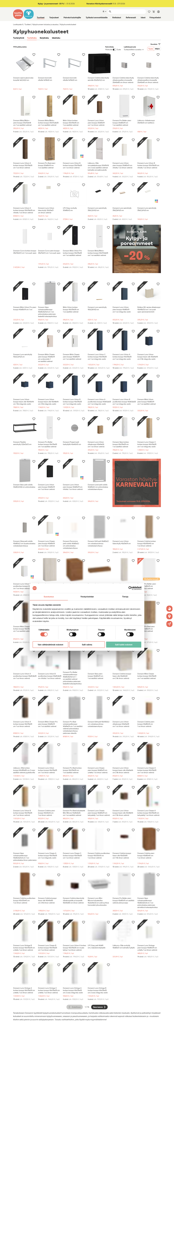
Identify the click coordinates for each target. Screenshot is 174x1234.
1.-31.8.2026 (56, 3)
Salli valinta (87, 644)
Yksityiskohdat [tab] (87, 596)
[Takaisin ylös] (170, 1230)
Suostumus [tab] (49, 596)
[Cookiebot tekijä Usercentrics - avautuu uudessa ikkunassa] (130, 588)
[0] (153, 11)
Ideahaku (56, 38)
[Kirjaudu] (158, 11)
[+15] (149, 527)
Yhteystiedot (155, 17)
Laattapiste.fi (18, 24)
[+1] (124, 106)
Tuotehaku (32, 38)
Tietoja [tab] (125, 596)
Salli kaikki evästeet (123, 644)
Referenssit (131, 17)
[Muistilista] (149, 11)
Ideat (143, 17)
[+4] (25, 106)
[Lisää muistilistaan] (34, 54)
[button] (169, 624)
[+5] (99, 63)
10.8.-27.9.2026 (105, 3)
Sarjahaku (44, 38)
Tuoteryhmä (18, 38)
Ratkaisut (116, 17)
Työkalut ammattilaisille (97, 17)
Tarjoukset (54, 17)
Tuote (150, 49)
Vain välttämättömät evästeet (50, 644)
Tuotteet (40, 17)
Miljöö (157, 49)
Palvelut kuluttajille (72, 17)
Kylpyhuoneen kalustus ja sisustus (45, 24)
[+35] (149, 707)
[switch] (72, 634)
